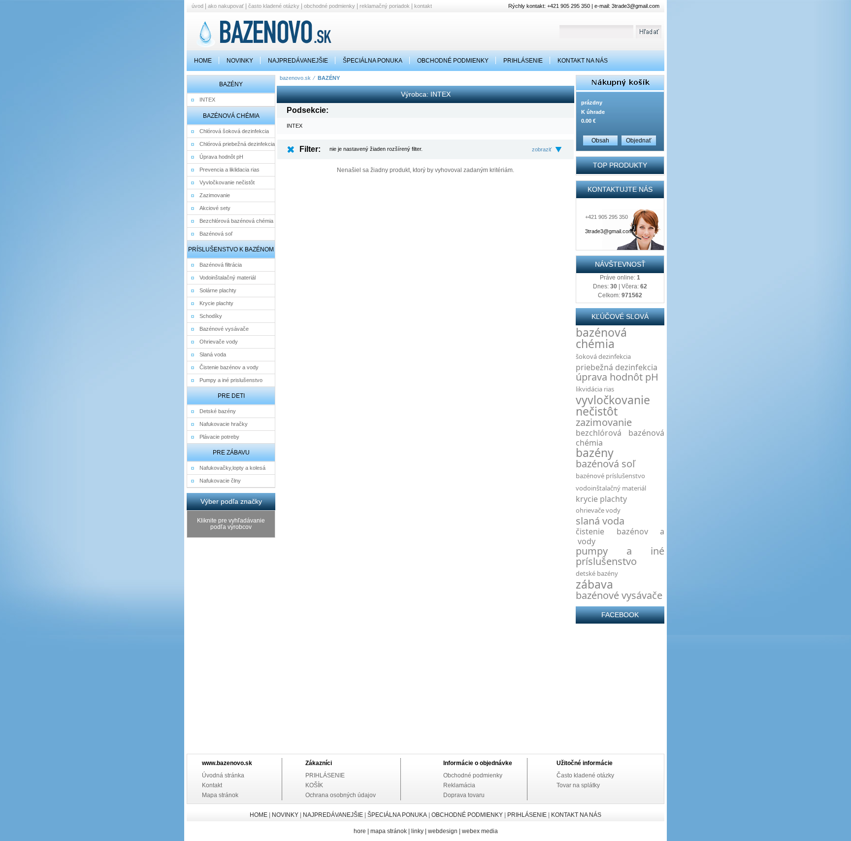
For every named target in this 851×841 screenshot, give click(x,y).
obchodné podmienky (329, 6)
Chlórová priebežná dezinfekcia (237, 144)
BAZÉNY (329, 78)
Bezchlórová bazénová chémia (236, 221)
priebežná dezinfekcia (616, 367)
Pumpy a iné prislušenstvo (230, 380)
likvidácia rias (595, 389)
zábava (594, 584)
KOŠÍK (314, 785)
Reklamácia (459, 785)
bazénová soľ (605, 463)
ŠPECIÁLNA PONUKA (372, 60)
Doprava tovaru (464, 795)
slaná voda (600, 520)
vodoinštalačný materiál (611, 488)
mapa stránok (388, 831)
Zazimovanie (214, 195)
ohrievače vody (598, 510)
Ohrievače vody (218, 342)
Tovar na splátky (578, 785)
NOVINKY (240, 60)
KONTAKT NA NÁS (582, 60)
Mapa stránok (220, 795)
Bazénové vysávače (224, 329)
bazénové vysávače (619, 595)
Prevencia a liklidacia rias (229, 170)
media (489, 831)
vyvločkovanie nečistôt (613, 405)
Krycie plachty (216, 303)
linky (417, 831)
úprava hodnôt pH (617, 377)
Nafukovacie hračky (223, 424)
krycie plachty (601, 498)
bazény (595, 452)
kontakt (423, 6)
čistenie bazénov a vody (620, 536)
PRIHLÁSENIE (523, 60)
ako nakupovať (226, 6)
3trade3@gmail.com (635, 6)
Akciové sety (214, 208)
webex (471, 831)
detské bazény (597, 573)
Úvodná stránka (223, 775)
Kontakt (212, 785)
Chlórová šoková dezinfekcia (234, 131)
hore (360, 831)
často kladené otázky (273, 6)
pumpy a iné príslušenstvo (620, 556)
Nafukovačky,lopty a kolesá (232, 468)
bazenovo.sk (295, 78)
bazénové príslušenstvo (610, 475)
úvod (197, 6)
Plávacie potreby (219, 437)
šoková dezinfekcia (603, 356)
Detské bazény (217, 411)
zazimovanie (604, 422)
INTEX (207, 100)
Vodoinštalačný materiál (227, 277)
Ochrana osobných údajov (340, 795)
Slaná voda (212, 354)
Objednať (639, 140)
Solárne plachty (217, 290)
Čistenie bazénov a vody (229, 367)
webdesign (443, 831)
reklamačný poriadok (385, 6)
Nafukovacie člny (220, 481)
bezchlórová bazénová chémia (620, 437)
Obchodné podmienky (472, 775)
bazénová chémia (601, 337)
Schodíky (210, 316)
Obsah (600, 140)
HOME (203, 60)
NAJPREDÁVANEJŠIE (298, 60)
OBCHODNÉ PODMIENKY (453, 60)
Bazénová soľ (215, 234)
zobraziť (542, 149)
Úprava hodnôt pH (221, 157)
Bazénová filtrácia (220, 265)
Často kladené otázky (585, 775)
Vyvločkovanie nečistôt (227, 182)
